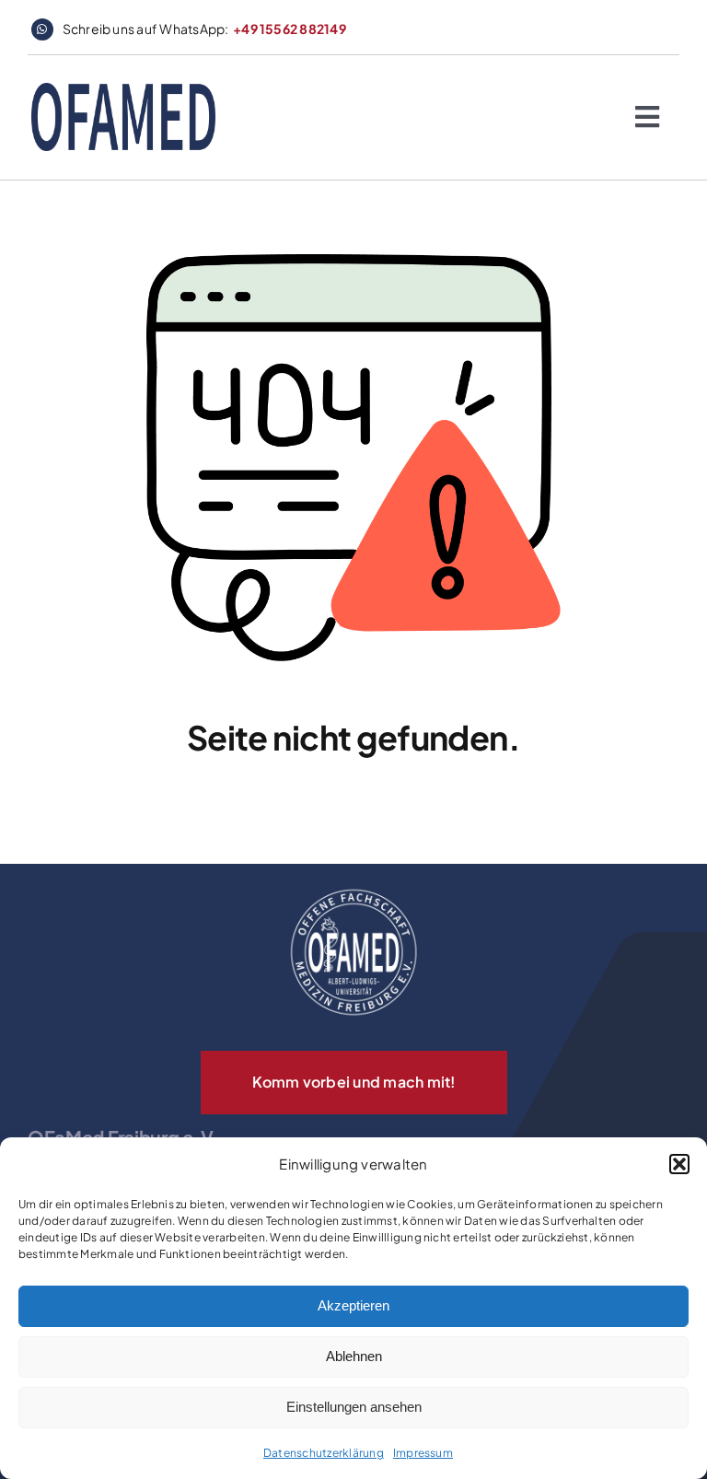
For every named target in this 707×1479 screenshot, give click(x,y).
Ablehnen (354, 1356)
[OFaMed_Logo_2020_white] (353, 890)
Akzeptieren (353, 1305)
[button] (679, 1164)
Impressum (423, 1453)
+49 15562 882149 (289, 28)
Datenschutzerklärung (323, 1453)
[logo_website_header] (123, 89)
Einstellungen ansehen (354, 1407)
